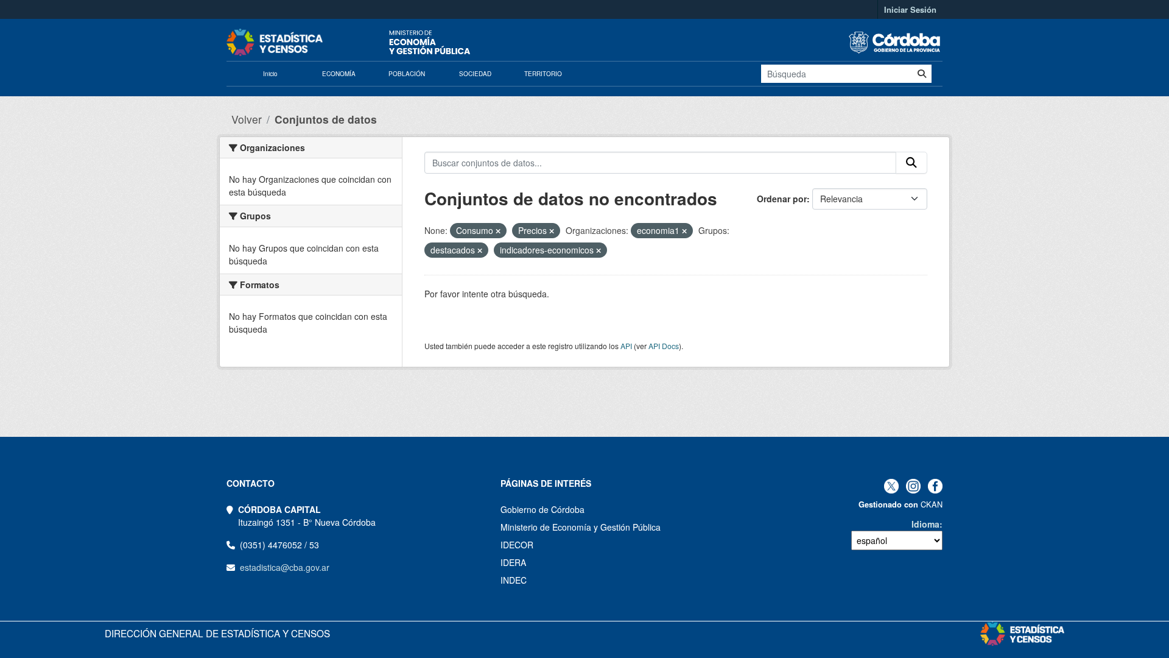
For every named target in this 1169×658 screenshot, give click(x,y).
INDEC (513, 580)
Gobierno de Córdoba (542, 509)
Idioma (925, 524)
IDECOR (516, 545)
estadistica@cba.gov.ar (284, 567)
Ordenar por (782, 199)
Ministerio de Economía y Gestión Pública (580, 527)
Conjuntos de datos (326, 119)
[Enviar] (922, 74)
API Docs (663, 346)
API (626, 346)
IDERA (513, 562)
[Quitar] (498, 231)
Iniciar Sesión (910, 9)
